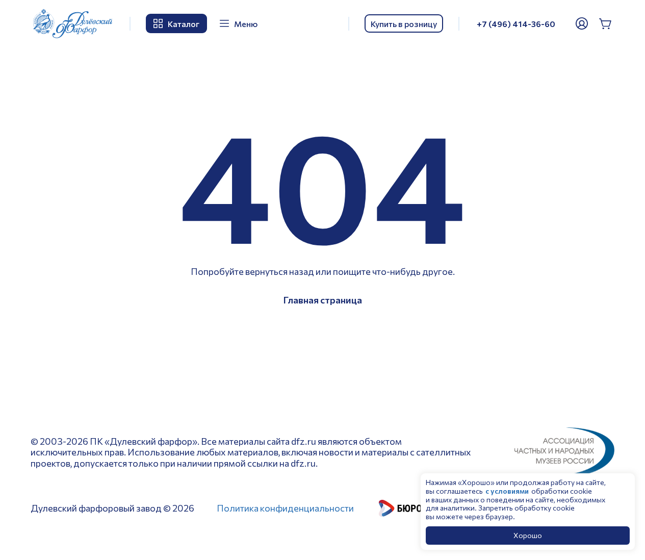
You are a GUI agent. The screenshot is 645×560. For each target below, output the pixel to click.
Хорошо (527, 535)
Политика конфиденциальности (285, 508)
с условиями (507, 491)
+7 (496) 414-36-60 (516, 24)
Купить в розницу (404, 24)
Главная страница (322, 300)
